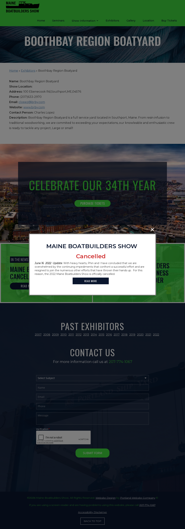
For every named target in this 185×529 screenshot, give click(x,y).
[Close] (152, 229)
